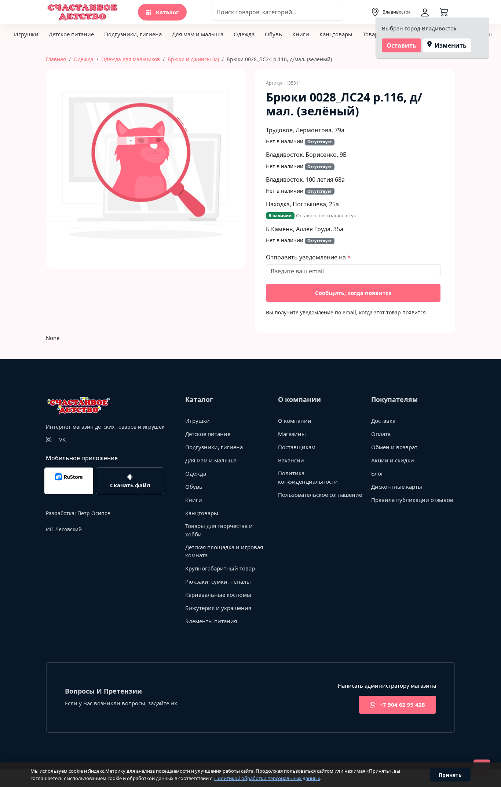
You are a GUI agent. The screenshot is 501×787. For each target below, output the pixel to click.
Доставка (383, 420)
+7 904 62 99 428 (401, 704)
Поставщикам (296, 447)
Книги (300, 34)
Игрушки (26, 34)
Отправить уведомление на (306, 257)
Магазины (292, 433)
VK (62, 439)
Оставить (401, 45)
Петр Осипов (93, 513)
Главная (56, 59)
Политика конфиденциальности (308, 477)
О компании (294, 420)
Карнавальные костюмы (218, 594)
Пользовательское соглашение (320, 494)
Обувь (273, 34)
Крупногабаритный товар (220, 568)
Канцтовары (335, 34)
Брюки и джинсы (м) (193, 59)
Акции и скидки (392, 460)
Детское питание (71, 34)
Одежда (244, 34)
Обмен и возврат (394, 447)
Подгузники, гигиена (133, 34)
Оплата (381, 433)
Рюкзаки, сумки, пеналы (218, 581)
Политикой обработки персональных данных (267, 778)
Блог (377, 473)
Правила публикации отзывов (412, 499)
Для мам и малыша (197, 34)
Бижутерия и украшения (218, 608)
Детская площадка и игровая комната (224, 551)
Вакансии (291, 460)
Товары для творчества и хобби (219, 530)
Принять (450, 774)
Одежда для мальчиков (130, 59)
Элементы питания (211, 621)
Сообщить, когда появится (353, 292)
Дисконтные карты (396, 486)
